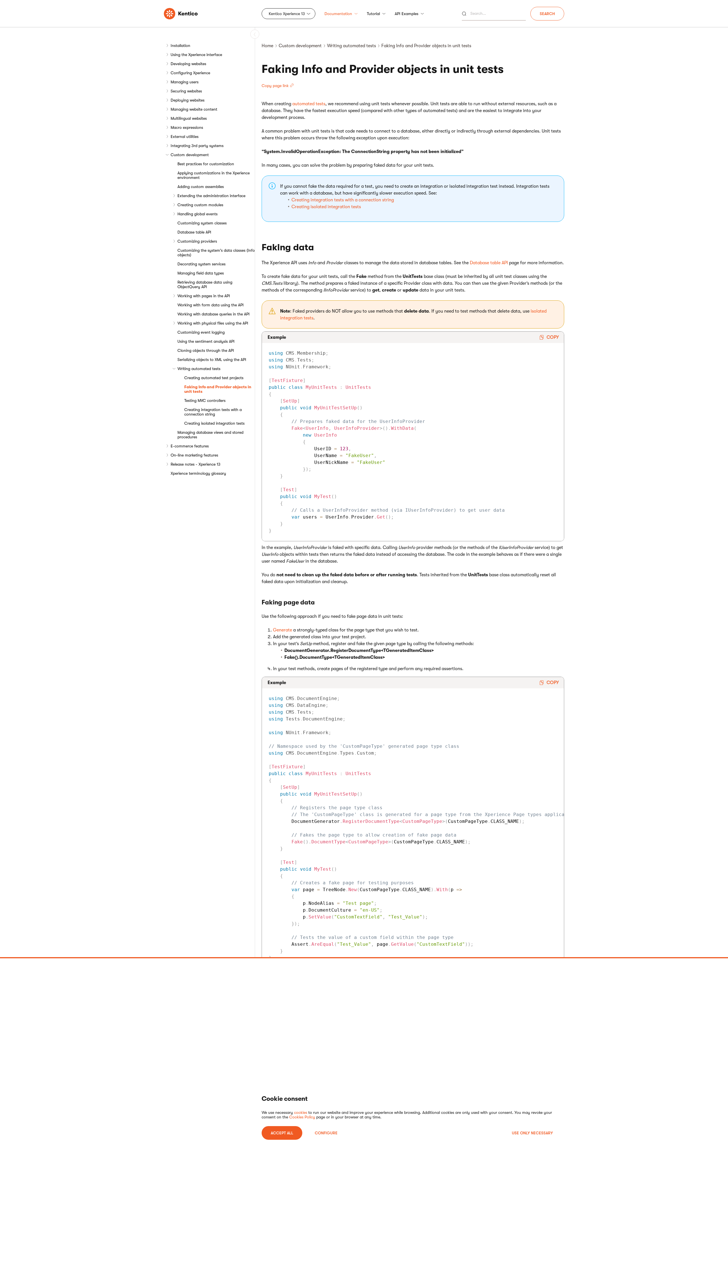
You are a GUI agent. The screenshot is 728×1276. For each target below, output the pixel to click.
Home (267, 45)
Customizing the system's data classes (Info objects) (216, 252)
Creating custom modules (200, 205)
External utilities (184, 136)
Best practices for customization (205, 164)
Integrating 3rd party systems (197, 145)
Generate (282, 630)
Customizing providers (197, 241)
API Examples (406, 13)
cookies (300, 1112)
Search (547, 13)
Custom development (190, 154)
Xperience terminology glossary (198, 473)
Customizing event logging (201, 332)
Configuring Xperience (190, 73)
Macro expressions (187, 127)
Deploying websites (187, 100)
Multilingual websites (189, 118)
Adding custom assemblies (200, 186)
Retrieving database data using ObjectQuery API (204, 284)
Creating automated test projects (213, 377)
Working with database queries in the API (213, 314)
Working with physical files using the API (212, 323)
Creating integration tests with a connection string (213, 411)
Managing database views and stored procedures (210, 434)
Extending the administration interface (211, 195)
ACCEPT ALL (282, 1133)
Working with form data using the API (210, 305)
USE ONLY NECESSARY (532, 1133)
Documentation (338, 13)
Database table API (194, 232)
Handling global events (197, 214)
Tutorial (373, 13)
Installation (180, 45)
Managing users (184, 82)
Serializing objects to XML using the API (211, 359)
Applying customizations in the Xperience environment (213, 175)
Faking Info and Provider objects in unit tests (217, 389)
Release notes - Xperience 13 (195, 464)
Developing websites (188, 63)
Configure (326, 1133)
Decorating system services (201, 264)
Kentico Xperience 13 (287, 13)
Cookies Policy (302, 1117)
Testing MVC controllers (205, 400)
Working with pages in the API (203, 296)
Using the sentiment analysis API (206, 341)
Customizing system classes (202, 223)
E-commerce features (190, 446)
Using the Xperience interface (196, 54)
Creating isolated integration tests (214, 423)
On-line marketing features (194, 455)
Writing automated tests (198, 368)
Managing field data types (200, 273)
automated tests (308, 103)
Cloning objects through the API (205, 350)
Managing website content (194, 109)
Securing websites (186, 91)
